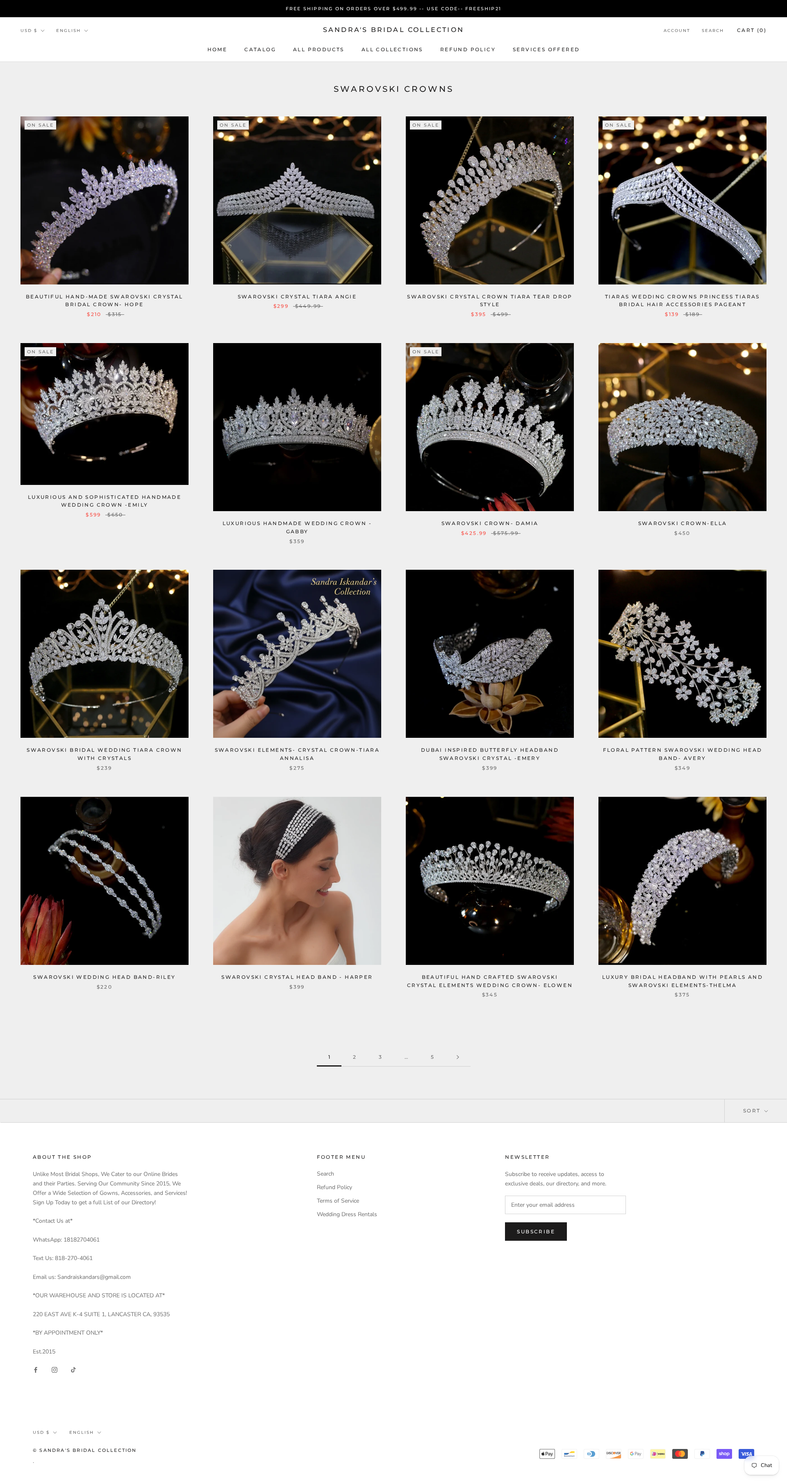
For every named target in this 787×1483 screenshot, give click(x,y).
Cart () (752, 30)
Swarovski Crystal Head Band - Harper (297, 977)
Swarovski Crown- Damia (490, 523)
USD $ (28, 30)
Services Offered (546, 49)
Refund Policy (468, 49)
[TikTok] (73, 1369)
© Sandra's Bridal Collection (85, 1450)
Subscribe (536, 1231)
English (68, 30)
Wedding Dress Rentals (347, 1214)
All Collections (392, 49)
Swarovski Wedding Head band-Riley (104, 977)
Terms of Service (338, 1201)
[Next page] (458, 1057)
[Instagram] (54, 1369)
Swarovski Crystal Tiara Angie (297, 296)
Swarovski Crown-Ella (682, 523)
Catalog (260, 49)
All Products (318, 49)
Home (217, 49)
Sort (753, 1111)
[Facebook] (36, 1369)
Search (713, 30)
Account (677, 30)
